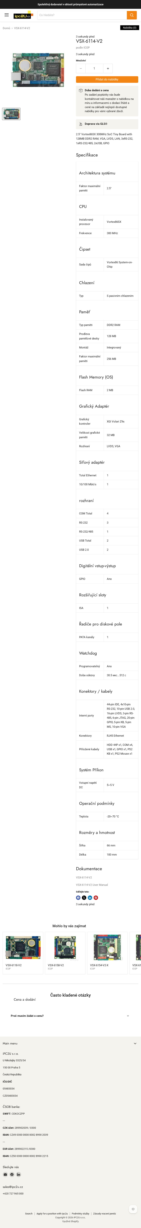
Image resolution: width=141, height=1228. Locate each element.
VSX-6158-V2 (56, 965)
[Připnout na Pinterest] (96, 897)
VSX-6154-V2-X (99, 965)
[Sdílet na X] (84, 897)
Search (28, 1213)
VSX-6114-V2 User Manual (92, 885)
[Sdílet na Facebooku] (78, 897)
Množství (81, 60)
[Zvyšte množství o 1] (108, 68)
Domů (6, 28)
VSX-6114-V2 (84, 877)
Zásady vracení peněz (104, 1213)
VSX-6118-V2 (13, 965)
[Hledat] (132, 15)
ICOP (87, 47)
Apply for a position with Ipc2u (52, 1213)
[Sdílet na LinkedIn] (90, 897)
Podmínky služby (80, 1213)
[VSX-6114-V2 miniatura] (11, 114)
